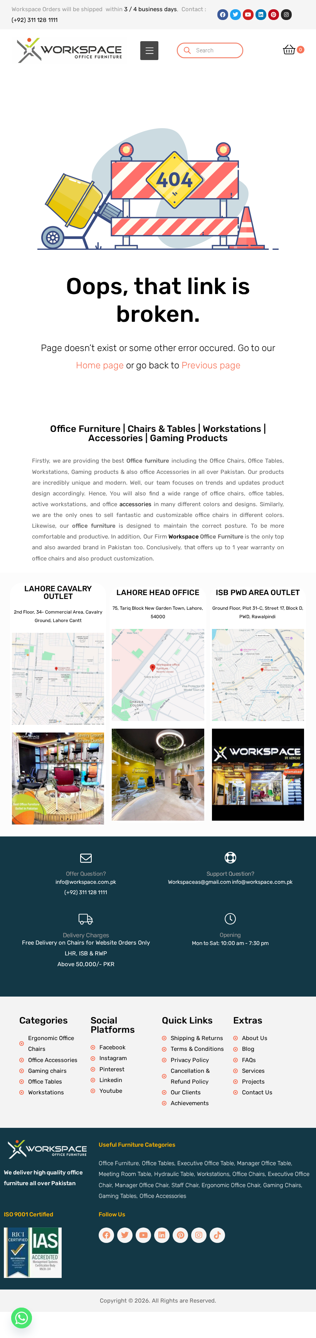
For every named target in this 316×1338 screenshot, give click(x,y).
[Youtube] (248, 14)
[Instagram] (286, 14)
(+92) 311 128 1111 (34, 20)
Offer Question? (86, 873)
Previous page (211, 365)
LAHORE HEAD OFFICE (157, 592)
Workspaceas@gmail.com (199, 882)
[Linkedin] (260, 14)
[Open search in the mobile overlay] (219, 50)
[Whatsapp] (21, 1318)
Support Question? (230, 873)
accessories (135, 504)
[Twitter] (235, 14)
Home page (100, 365)
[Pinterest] (273, 14)
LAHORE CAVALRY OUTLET (58, 592)
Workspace (183, 536)
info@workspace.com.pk (85, 882)
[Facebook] (222, 14)
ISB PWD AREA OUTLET (258, 592)
